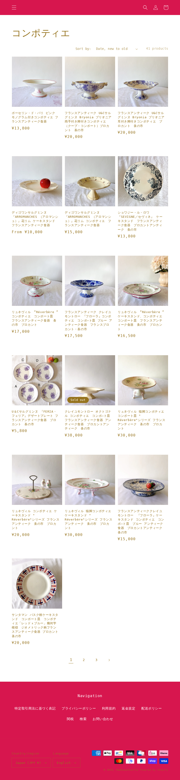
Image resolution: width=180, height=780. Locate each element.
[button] (14, 7)
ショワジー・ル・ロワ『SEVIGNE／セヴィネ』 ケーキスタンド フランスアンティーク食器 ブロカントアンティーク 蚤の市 (140, 221)
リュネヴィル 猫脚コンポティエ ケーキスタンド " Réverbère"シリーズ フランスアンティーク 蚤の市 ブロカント (88, 519)
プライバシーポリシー (79, 708)
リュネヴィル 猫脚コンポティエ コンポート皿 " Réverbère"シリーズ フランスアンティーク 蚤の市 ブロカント (141, 420)
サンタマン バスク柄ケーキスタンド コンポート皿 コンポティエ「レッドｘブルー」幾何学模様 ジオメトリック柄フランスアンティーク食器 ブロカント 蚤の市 (35, 625)
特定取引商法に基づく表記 (35, 708)
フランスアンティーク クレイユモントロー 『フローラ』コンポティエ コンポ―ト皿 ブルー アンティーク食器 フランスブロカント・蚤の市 (88, 320)
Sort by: (83, 49)
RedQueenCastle (127, 770)
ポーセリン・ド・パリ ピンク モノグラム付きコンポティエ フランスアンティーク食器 (35, 117)
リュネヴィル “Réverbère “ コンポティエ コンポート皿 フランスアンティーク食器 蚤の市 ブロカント (35, 318)
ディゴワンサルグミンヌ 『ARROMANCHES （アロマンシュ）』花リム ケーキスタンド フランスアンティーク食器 (35, 219)
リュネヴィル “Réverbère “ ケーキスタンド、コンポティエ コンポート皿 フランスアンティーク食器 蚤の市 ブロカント (141, 320)
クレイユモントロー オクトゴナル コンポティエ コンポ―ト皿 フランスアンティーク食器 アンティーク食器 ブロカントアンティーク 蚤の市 (88, 420)
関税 (70, 719)
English (64, 763)
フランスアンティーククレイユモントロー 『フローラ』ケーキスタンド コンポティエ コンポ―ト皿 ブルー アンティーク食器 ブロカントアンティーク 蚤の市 (141, 521)
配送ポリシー (151, 708)
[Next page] (109, 660)
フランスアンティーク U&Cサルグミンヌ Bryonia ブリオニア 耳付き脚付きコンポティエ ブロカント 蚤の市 (141, 119)
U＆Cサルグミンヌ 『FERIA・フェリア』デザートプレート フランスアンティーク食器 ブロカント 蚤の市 (35, 418)
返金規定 (128, 708)
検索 (83, 719)
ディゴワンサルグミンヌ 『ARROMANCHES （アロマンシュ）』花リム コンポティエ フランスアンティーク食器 (88, 219)
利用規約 (109, 708)
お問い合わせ (103, 719)
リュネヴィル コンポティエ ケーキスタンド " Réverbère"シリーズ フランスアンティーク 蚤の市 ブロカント (35, 519)
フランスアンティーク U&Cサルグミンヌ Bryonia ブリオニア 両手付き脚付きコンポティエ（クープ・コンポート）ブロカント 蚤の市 (88, 121)
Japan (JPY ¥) (28, 763)
